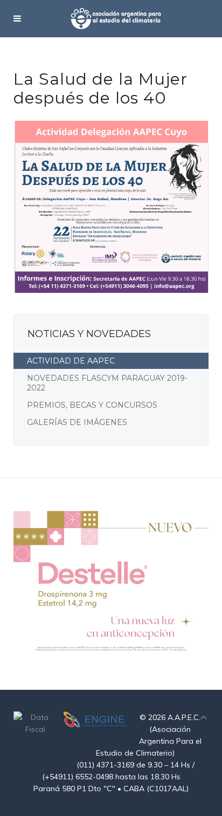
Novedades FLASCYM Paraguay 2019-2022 (107, 383)
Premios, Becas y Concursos (92, 405)
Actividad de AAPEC (71, 361)
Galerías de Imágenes (77, 422)
